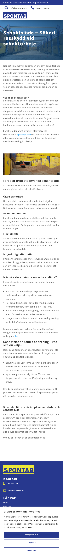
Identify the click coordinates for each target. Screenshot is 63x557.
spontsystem (24, 134)
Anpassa (31, 542)
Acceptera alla (31, 535)
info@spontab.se (18, 8)
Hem (5, 502)
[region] (31, 532)
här (16, 336)
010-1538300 (13, 483)
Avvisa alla (31, 550)
